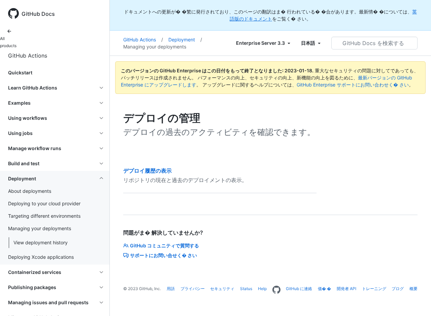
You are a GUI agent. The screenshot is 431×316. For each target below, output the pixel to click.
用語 (171, 288)
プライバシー (192, 288)
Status (246, 288)
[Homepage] (276, 290)
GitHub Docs (38, 13)
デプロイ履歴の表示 (147, 170)
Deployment (185, 39)
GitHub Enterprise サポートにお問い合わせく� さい (353, 84)
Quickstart (20, 72)
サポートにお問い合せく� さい (163, 255)
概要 (413, 288)
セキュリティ (222, 288)
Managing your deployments (154, 46)
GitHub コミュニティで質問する (164, 245)
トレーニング (374, 288)
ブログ (398, 288)
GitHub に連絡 (299, 288)
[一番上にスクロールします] (416, 301)
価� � (324, 288)
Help (262, 288)
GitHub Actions (27, 55)
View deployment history (40, 242)
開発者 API (346, 288)
